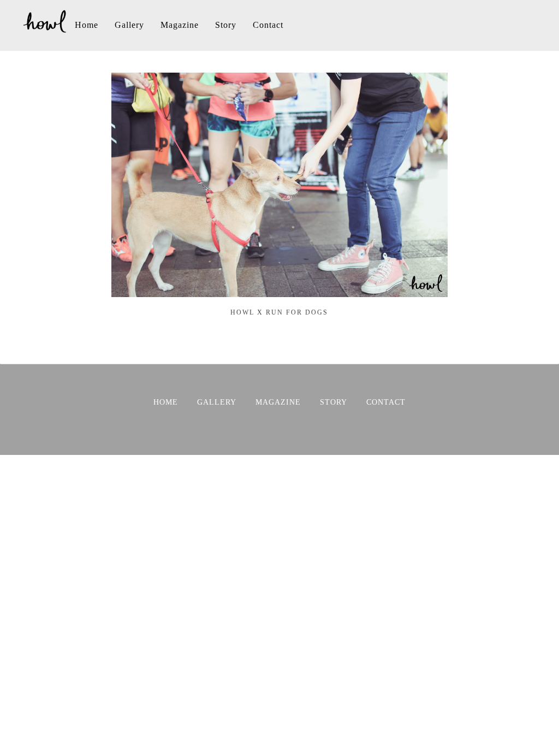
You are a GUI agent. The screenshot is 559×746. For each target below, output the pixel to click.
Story (225, 24)
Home (86, 24)
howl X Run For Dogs (279, 312)
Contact (268, 24)
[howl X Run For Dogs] (279, 291)
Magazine (179, 24)
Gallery (129, 24)
